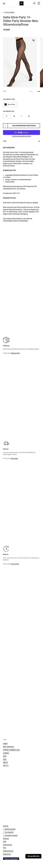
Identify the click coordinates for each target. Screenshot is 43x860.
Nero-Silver (11, 104)
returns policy (15, 564)
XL (29, 116)
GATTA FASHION (9, 12)
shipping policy (15, 353)
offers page (14, 458)
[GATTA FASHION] (22, 3)
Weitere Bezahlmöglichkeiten (21, 136)
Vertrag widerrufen (33, 856)
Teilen (4, 141)
